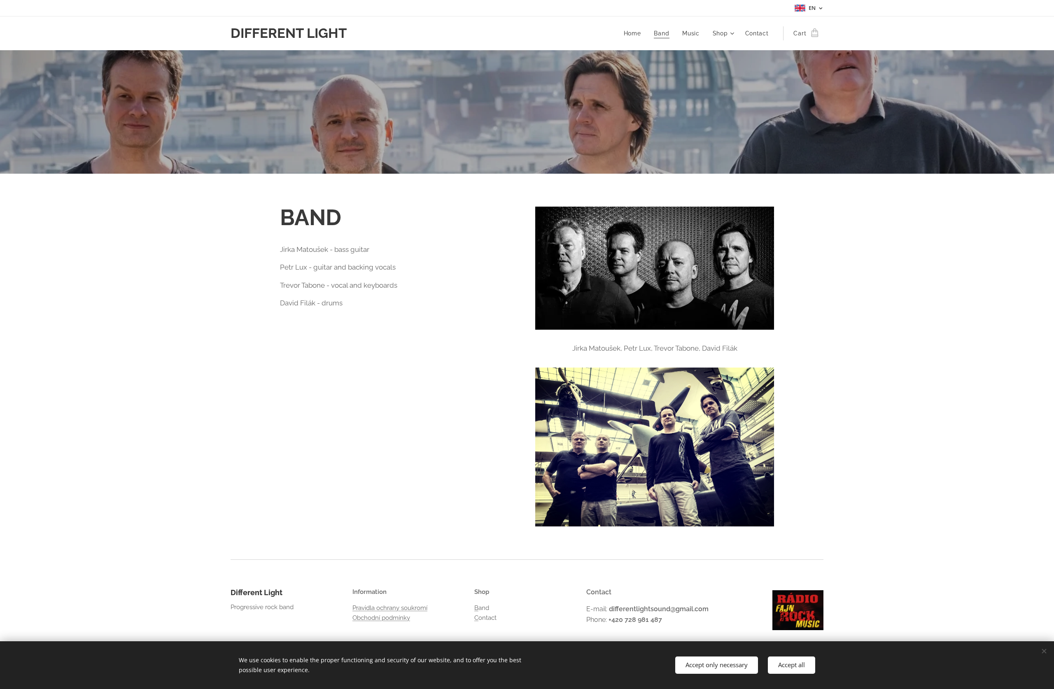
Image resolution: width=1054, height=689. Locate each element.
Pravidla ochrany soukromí (389, 608)
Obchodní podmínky (381, 617)
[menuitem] (635, 33)
